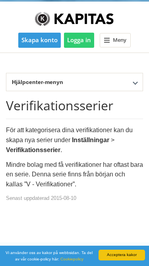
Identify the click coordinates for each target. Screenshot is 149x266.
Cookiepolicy (71, 259)
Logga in (79, 40)
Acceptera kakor (122, 254)
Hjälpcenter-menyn (37, 82)
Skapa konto (39, 40)
